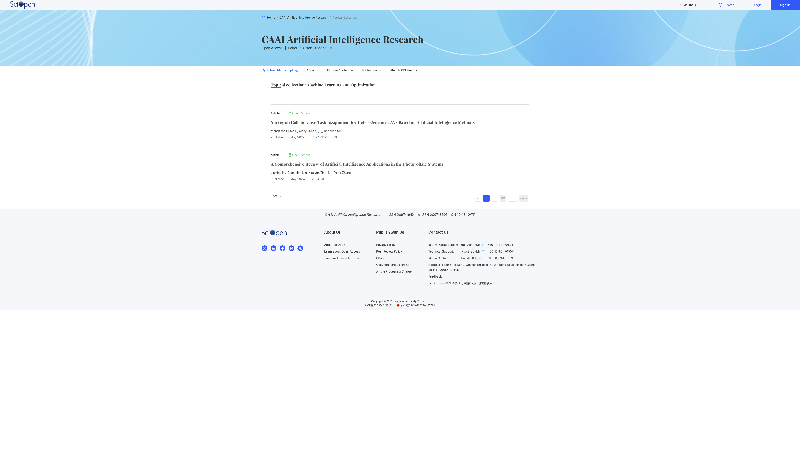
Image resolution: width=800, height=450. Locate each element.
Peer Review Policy (389, 251)
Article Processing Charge (394, 271)
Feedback (435, 276)
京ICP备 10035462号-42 (378, 305)
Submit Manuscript (280, 70)
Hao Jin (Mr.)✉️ (471, 258)
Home (271, 17)
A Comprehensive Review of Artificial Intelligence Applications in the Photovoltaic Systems (357, 164)
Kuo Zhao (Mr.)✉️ (473, 251)
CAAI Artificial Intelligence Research (343, 39)
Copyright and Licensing (393, 264)
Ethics (380, 258)
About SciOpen (334, 244)
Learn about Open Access (342, 251)
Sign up (785, 5)
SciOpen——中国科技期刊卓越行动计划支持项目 (460, 283)
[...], (321, 131)
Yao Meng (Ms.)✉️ (473, 244)
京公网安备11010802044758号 (418, 305)
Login (757, 5)
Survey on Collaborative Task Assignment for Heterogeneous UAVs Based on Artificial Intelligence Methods (373, 122)
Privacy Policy (385, 244)
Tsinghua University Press (341, 258)
